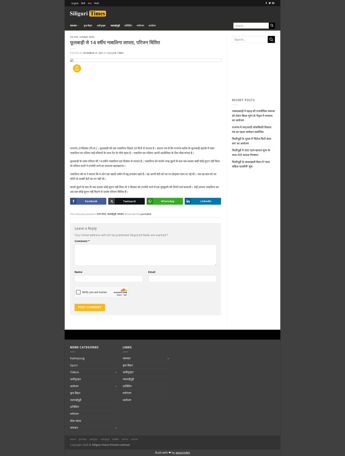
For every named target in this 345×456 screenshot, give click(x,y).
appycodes (183, 453)
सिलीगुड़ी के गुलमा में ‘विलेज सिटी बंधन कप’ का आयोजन (251, 141)
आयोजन (152, 25)
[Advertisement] (233, 13)
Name (78, 272)
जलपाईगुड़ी (115, 25)
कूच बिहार (88, 25)
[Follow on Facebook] (266, 3)
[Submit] (272, 26)
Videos (74, 372)
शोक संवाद (75, 421)
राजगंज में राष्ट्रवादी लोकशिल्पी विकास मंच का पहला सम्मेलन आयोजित (251, 129)
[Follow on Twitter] (270, 3)
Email (151, 272)
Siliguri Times (115, 53)
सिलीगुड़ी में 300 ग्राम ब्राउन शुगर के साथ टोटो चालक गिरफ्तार (251, 152)
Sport (74, 365)
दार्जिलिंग (128, 25)
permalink (146, 214)
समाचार (73, 25)
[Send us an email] (273, 3)
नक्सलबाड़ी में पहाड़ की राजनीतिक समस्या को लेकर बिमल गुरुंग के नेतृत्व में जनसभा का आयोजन (253, 115)
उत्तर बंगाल (74, 37)
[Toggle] (115, 372)
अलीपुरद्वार (101, 25)
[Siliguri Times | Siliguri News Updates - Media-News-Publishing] (88, 14)
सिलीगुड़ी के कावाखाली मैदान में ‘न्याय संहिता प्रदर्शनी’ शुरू (251, 164)
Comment (82, 241)
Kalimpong (77, 358)
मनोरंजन (140, 25)
